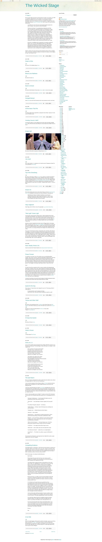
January (62, 190)
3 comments (40, 282)
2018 (61, 117)
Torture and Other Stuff (31, 300)
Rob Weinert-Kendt (63, 19)
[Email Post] (43, 68)
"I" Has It (27, 15)
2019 (61, 116)
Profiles (60, 61)
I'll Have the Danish (30, 318)
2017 (61, 119)
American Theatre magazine (69, 20)
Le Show (45, 383)
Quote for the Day (30, 286)
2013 (61, 124)
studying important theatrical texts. (47, 247)
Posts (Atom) (32, 533)
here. (33, 77)
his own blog (42, 387)
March (62, 187)
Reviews (60, 59)
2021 (61, 113)
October (62, 138)
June (62, 143)
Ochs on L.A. (29, 342)
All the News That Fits (31, 108)
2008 (61, 131)
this (53, 218)
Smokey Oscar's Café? (31, 120)
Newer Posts (28, 531)
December (63, 135)
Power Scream (29, 254)
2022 (61, 112)
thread (28, 100)
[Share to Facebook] (49, 56)
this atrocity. (34, 164)
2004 (61, 193)
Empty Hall (28, 131)
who (45, 90)
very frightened (32, 309)
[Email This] (46, 56)
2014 (61, 123)
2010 (61, 128)
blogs (26, 276)
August (62, 141)
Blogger (60, 539)
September (63, 139)
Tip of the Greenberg (31, 172)
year (53, 305)
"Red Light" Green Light (32, 213)
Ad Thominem (62, 40)
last (52, 305)
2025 (61, 108)
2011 (61, 127)
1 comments (40, 186)
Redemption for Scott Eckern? (64, 36)
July (61, 142)
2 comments (40, 513)
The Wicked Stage (42, 5)
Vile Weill (28, 159)
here (38, 65)
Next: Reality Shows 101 (32, 245)
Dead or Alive (29, 61)
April (62, 146)
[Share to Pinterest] (50, 56)
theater (36, 224)
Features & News (61, 60)
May (61, 145)
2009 (61, 130)
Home (41, 531)
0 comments (40, 68)
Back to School (29, 86)
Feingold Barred (29, 98)
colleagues (42, 224)
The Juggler (62, 31)
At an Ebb (28, 517)
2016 (61, 120)
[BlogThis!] (47, 56)
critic (39, 224)
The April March (29, 378)
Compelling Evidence (31, 445)
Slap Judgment (29, 204)
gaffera (53, 539)
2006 (61, 134)
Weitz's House (29, 330)
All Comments (62, 54)
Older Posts (53, 531)
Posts (61, 52)
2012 (61, 126)
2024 (61, 109)
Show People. (33, 334)
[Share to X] (48, 56)
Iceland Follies (62, 45)
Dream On (28, 190)
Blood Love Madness (31, 73)
